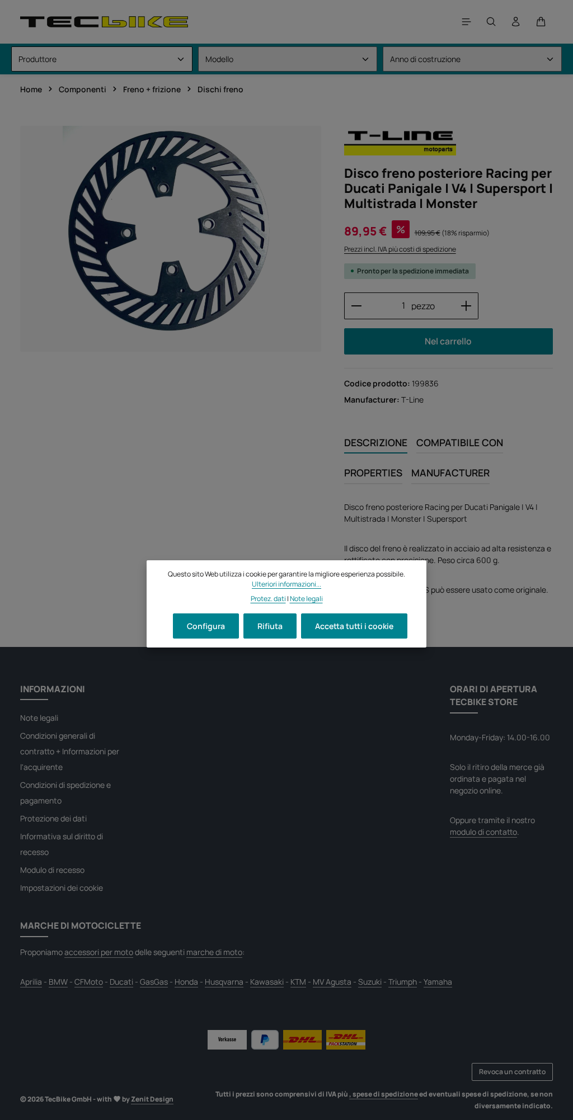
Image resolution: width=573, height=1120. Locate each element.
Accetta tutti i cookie (354, 626)
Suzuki (370, 981)
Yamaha (438, 981)
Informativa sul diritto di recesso (61, 844)
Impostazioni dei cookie (61, 887)
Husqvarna (224, 981)
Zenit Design (152, 1099)
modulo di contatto (483, 831)
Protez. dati (268, 598)
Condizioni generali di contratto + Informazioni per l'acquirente (69, 751)
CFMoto (88, 981)
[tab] (375, 442)
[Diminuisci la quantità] (356, 305)
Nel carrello (448, 341)
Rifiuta (270, 626)
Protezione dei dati (53, 818)
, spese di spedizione (383, 1094)
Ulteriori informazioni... (286, 584)
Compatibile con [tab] (459, 442)
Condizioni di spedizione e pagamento (65, 792)
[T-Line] (400, 141)
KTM (298, 981)
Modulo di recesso (52, 869)
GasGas (154, 981)
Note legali (39, 717)
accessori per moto (98, 952)
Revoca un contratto (512, 1071)
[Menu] (466, 22)
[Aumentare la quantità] (466, 305)
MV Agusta (332, 981)
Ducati (121, 981)
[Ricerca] (491, 22)
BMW (58, 981)
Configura (206, 626)
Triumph (402, 981)
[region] (171, 239)
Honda (186, 981)
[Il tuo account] (516, 22)
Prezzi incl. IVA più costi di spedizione (400, 249)
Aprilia (31, 981)
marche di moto (214, 952)
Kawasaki (267, 981)
